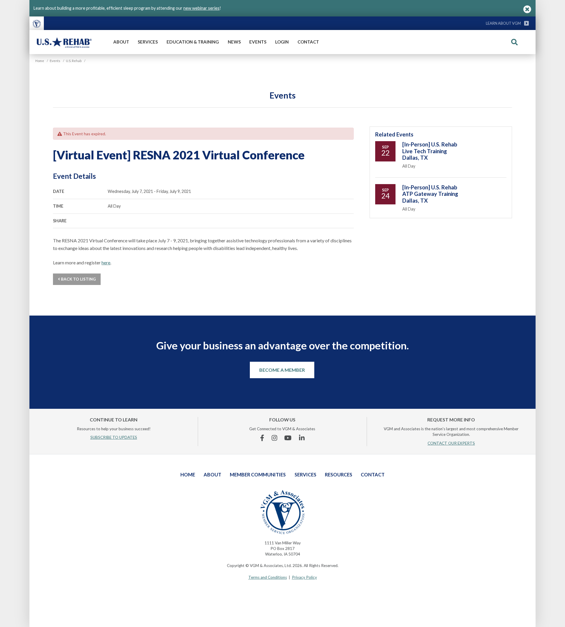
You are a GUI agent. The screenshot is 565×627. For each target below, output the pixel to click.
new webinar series (201, 8)
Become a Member (282, 370)
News (234, 41)
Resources (338, 474)
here (106, 262)
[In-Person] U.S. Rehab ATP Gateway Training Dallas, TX (430, 194)
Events (257, 41)
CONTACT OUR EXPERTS (451, 443)
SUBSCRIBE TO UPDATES (113, 437)
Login (282, 41)
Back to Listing (78, 279)
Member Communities (258, 474)
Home (187, 474)
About (121, 41)
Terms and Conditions (267, 577)
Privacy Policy (304, 577)
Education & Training (193, 41)
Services (148, 41)
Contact (308, 41)
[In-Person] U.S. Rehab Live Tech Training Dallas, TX (429, 151)
